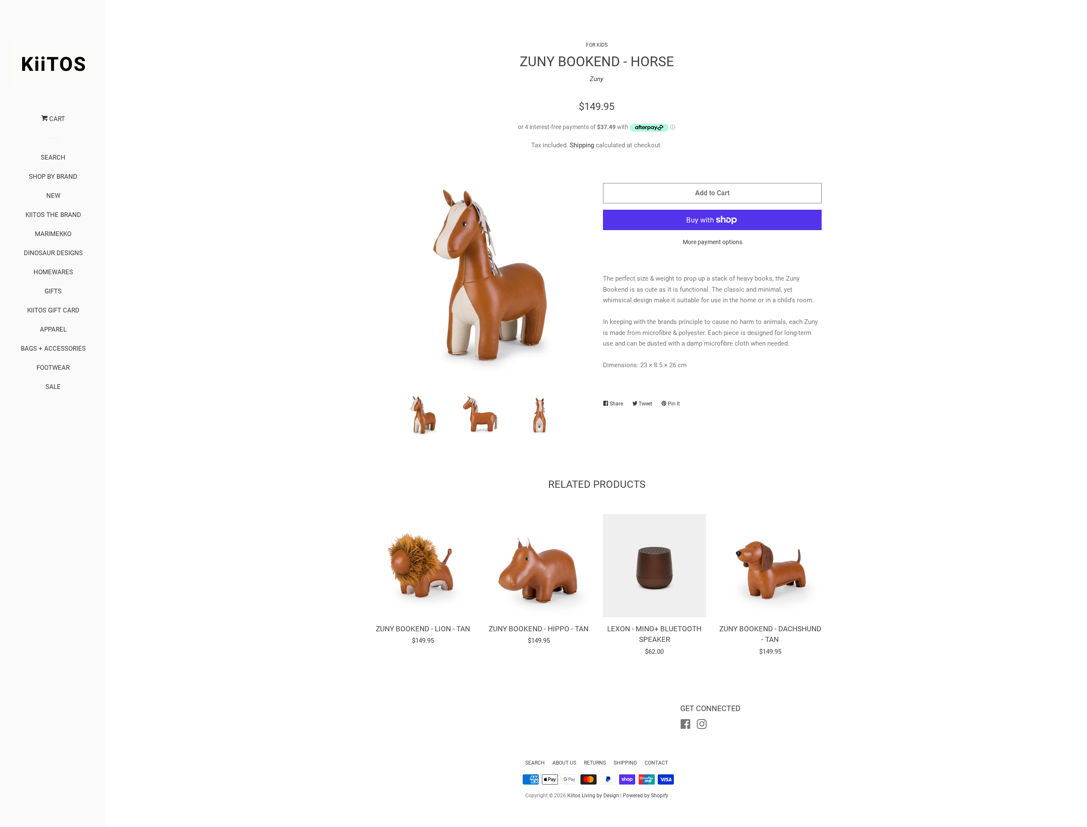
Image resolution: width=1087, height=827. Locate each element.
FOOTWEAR (53, 367)
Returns (595, 763)
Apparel (53, 329)
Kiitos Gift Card (53, 310)
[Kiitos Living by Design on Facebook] (685, 726)
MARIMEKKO (53, 234)
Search (535, 763)
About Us (564, 763)
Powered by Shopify (645, 796)
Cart (56, 119)
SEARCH (53, 157)
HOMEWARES (53, 272)
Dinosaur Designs (53, 253)
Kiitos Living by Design (593, 796)
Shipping (582, 145)
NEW (53, 196)
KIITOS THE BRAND (53, 215)
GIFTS (53, 291)
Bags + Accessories (53, 348)
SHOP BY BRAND (53, 176)
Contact (656, 763)
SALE (53, 387)
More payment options (712, 242)
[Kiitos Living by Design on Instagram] (702, 726)
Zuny (596, 79)
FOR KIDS (597, 45)
